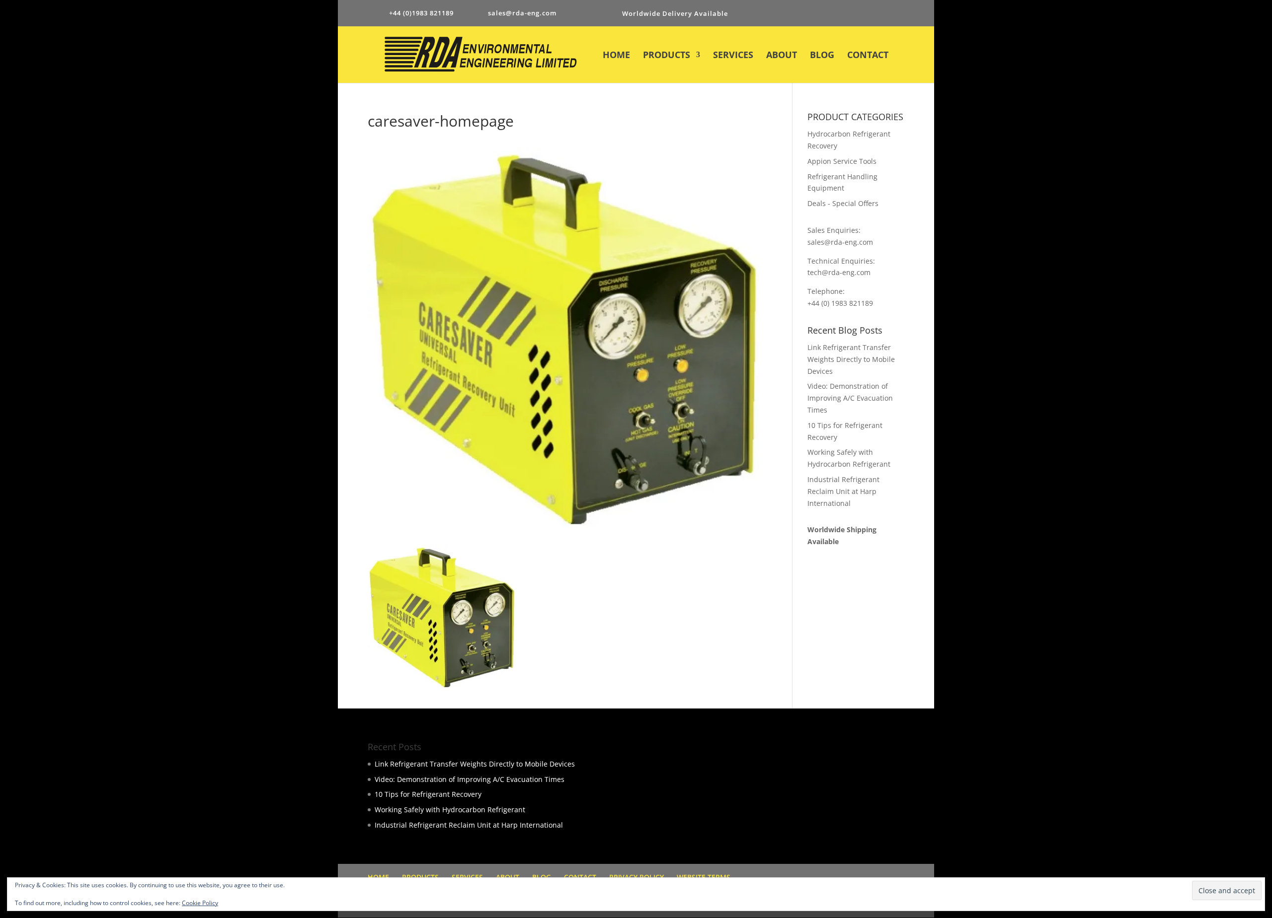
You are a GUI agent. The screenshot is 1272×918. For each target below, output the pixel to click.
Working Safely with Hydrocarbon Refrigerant (450, 809)
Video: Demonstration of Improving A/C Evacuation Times (850, 398)
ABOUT (781, 56)
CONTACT (867, 56)
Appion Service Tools (841, 161)
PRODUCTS (666, 56)
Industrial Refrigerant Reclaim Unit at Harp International (843, 491)
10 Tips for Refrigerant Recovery (428, 794)
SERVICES (733, 56)
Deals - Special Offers (842, 203)
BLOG (822, 56)
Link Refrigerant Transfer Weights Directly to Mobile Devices (851, 359)
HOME (616, 56)
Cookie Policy (200, 903)
